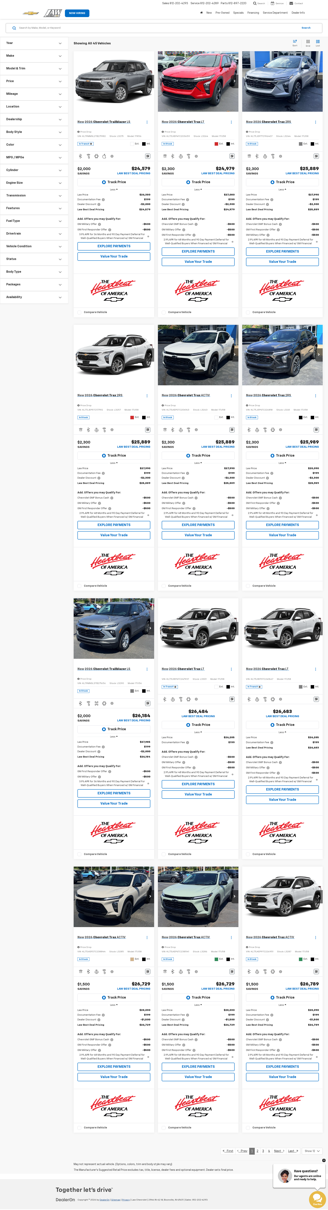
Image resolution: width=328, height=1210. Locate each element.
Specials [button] (238, 13)
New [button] (209, 13)
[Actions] (147, 122)
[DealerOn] (65, 1199)
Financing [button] (253, 13)
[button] (150, 81)
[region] (113, 216)
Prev (242, 1151)
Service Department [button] (275, 13)
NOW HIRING (77, 13)
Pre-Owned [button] (222, 13)
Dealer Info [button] (298, 13)
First (228, 1151)
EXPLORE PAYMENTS (114, 246)
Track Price (116, 182)
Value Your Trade (114, 256)
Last (292, 1151)
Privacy (126, 1200)
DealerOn (105, 1200)
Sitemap (115, 1200)
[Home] (201, 13)
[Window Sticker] (147, 156)
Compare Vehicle (95, 312)
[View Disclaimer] (112, 156)
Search (306, 28)
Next (278, 1151)
